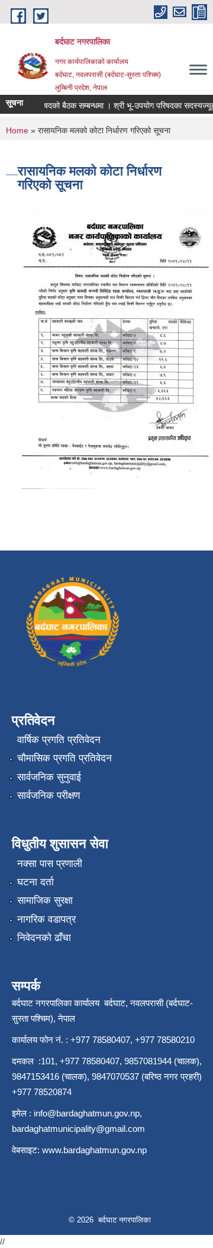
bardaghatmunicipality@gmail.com (78, 1129)
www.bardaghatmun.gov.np (95, 1150)
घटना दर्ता (35, 882)
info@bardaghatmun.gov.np (87, 1113)
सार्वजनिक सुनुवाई (49, 777)
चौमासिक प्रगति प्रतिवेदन (64, 758)
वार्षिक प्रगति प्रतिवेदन (59, 739)
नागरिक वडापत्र (46, 919)
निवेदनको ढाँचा (44, 937)
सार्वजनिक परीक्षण (48, 795)
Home (17, 130)
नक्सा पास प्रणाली (49, 863)
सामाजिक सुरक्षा (45, 900)
